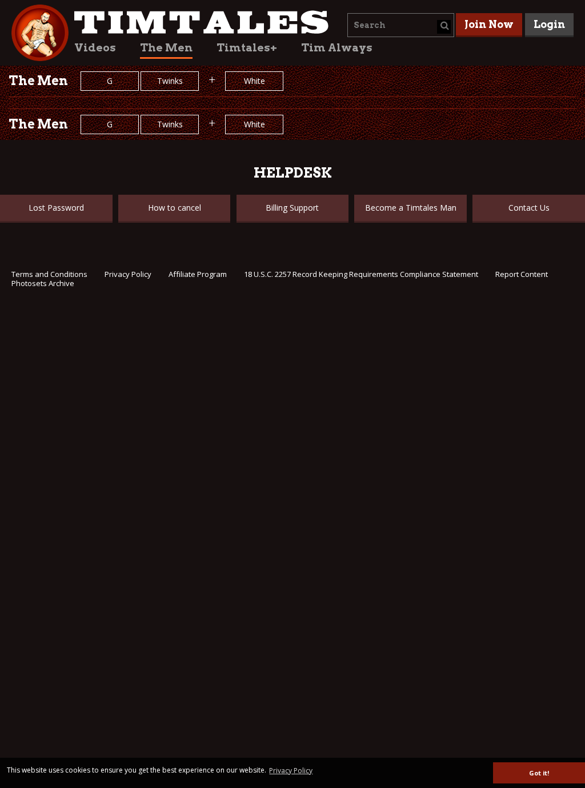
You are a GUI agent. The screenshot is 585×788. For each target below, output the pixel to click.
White (254, 80)
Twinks (170, 80)
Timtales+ (247, 48)
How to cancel (174, 207)
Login (549, 24)
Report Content (521, 274)
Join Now (489, 24)
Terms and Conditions (49, 274)
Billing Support (292, 207)
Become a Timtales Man (410, 207)
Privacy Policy (128, 274)
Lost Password (56, 207)
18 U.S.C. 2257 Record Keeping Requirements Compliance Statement (361, 274)
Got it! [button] (539, 773)
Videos (95, 48)
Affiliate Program (198, 274)
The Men (166, 48)
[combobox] (400, 25)
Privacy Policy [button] (290, 770)
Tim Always (336, 48)
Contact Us (529, 207)
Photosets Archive (42, 283)
